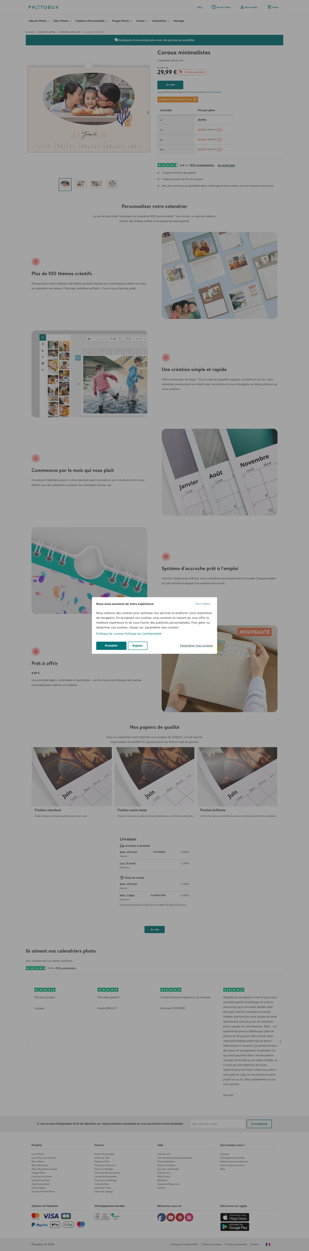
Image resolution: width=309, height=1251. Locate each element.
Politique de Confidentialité (143, 633)
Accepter (111, 645)
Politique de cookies (110, 633)
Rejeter (138, 645)
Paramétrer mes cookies (196, 645)
